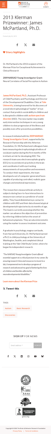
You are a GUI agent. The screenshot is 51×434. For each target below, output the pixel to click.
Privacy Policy (17, 431)
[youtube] (35, 356)
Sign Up (37, 345)
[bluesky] (42, 356)
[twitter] (14, 356)
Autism (8, 308)
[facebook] (8, 356)
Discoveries (10, 315)
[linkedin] (21, 356)
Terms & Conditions (31, 431)
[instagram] (28, 356)
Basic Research (23, 308)
